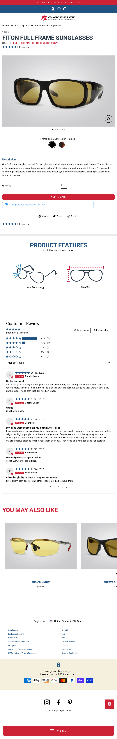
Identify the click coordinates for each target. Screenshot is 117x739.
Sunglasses (13, 630)
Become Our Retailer (70, 653)
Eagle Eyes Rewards (16, 634)
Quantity (6, 185)
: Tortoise (61, 144)
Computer (12, 645)
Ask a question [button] (101, 330)
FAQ (63, 634)
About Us (65, 630)
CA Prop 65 (66, 649)
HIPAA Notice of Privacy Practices (22, 653)
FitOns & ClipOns (20, 25)
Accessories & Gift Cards (18, 641)
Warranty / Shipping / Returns (20, 649)
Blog (63, 638)
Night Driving (13, 638)
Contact (65, 645)
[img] (22, 372)
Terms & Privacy (68, 641)
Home (5, 25)
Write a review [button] (81, 330)
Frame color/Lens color (57, 138)
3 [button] (58, 487)
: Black (52, 144)
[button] (9, 47)
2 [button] (55, 487)
